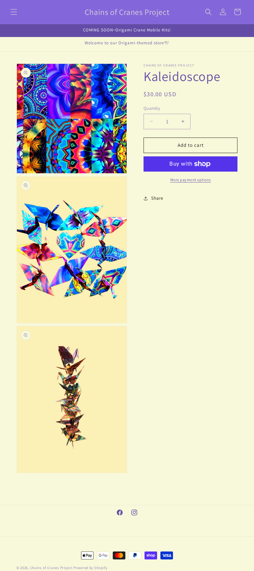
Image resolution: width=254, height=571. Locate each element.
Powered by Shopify (90, 567)
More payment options (190, 179)
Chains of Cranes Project (51, 567)
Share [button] (157, 198)
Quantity (152, 108)
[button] (14, 12)
